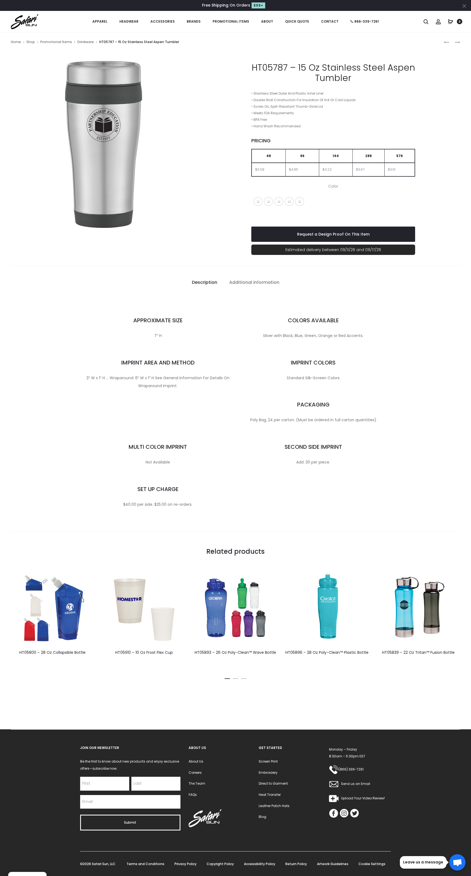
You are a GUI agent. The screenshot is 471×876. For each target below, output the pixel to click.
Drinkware (85, 42)
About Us (196, 761)
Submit (130, 822)
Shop (30, 42)
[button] (258, 201)
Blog (262, 816)
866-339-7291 (366, 21)
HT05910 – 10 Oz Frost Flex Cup (144, 652)
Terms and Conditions (145, 864)
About (267, 21)
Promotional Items (231, 21)
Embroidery (268, 772)
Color (333, 186)
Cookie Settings (371, 864)
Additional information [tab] (254, 282)
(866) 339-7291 (351, 769)
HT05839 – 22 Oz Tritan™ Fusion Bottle (418, 652)
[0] (450, 21)
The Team (197, 783)
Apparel (99, 21)
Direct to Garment (273, 783)
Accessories (162, 21)
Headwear (128, 21)
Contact (330, 21)
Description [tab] (204, 282)
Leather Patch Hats (274, 805)
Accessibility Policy (259, 864)
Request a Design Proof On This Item (333, 234)
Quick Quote (297, 21)
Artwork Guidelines (332, 864)
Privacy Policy (185, 864)
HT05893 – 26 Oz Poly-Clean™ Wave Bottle (235, 652)
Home (16, 42)
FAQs (193, 794)
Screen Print (268, 761)
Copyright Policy (220, 864)
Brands (194, 21)
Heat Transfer (270, 794)
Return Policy (296, 864)
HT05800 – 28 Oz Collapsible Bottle (52, 652)
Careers (195, 772)
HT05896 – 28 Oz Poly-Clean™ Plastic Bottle (327, 652)
